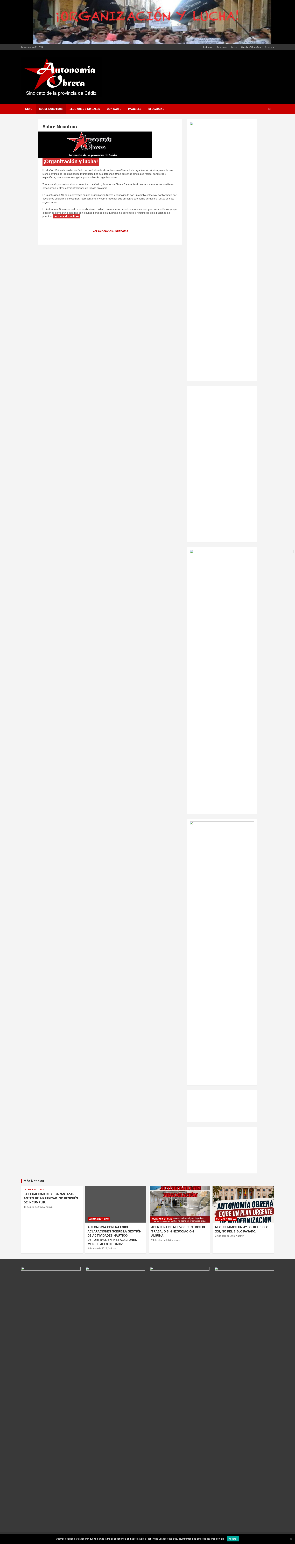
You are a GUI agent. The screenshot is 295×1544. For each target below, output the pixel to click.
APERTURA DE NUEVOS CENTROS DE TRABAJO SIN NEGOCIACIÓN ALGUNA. (178, 1231)
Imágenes (135, 109)
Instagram (208, 47)
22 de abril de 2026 (225, 1236)
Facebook (222, 47)
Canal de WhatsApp (251, 47)
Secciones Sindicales (84, 109)
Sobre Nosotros (51, 109)
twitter (234, 47)
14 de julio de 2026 (34, 1207)
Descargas (156, 109)
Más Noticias (34, 1181)
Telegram (269, 47)
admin (49, 1207)
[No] (290, 1539)
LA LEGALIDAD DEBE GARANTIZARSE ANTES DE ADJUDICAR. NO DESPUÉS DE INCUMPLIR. (51, 1198)
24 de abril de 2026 (161, 1240)
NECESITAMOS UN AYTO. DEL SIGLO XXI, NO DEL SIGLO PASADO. (241, 1229)
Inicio (28, 109)
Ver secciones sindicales (110, 231)
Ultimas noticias (34, 1189)
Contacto (114, 109)
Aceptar (233, 1538)
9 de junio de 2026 (97, 1248)
